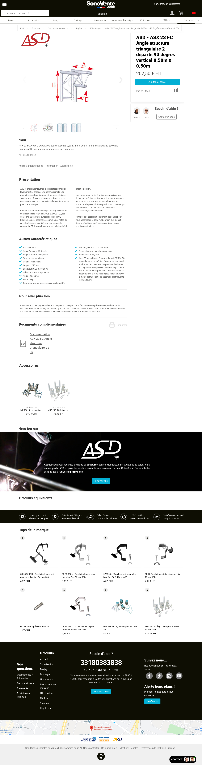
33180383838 (101, 662)
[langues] (193, 13)
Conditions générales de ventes (41, 748)
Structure (188, 20)
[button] (121, 80)
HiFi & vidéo (144, 20)
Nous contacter (91, 748)
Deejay (55, 20)
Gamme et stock (25, 683)
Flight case (45, 708)
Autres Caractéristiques (31, 165)
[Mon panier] (180, 13)
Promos (171, 748)
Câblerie (166, 20)
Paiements (22, 688)
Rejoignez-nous (109, 748)
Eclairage (77, 20)
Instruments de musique (122, 20)
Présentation (51, 165)
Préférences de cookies (152, 748)
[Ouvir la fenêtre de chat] (183, 759)
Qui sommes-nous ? (70, 748)
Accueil (11, 20)
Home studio (100, 20)
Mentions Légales (129, 748)
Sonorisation (33, 20)
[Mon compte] (172, 13)
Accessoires (66, 165)
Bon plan (102, 13)
